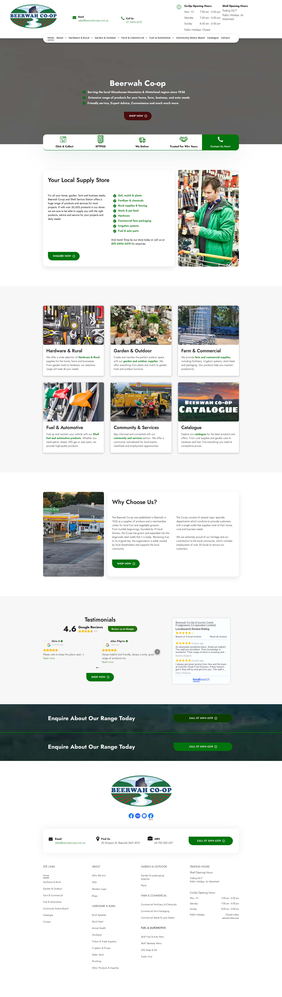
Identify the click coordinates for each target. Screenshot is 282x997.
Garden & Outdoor (133, 350)
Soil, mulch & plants (130, 195)
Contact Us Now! (220, 146)
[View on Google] (46, 643)
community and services (128, 438)
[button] (43, 651)
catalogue (200, 434)
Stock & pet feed (128, 210)
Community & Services (136, 427)
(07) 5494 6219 (121, 244)
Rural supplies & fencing (132, 205)
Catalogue (191, 427)
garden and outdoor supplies (140, 361)
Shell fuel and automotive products (72, 436)
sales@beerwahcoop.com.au (70, 843)
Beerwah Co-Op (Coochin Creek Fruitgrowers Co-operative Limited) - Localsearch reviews (201, 651)
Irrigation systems (128, 226)
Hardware (124, 216)
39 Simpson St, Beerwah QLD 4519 (120, 843)
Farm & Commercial (201, 350)
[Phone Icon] (220, 143)
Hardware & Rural (64, 350)
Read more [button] (49, 658)
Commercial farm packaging (134, 221)
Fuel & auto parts (128, 231)
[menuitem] (50, 37)
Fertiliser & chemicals (130, 200)
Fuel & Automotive (64, 427)
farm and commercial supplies (212, 357)
